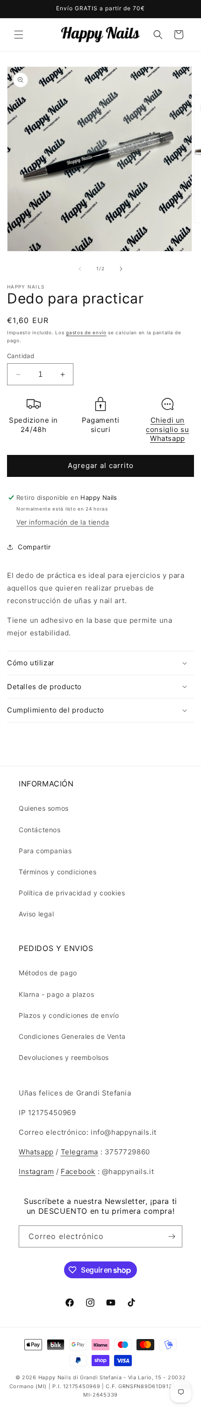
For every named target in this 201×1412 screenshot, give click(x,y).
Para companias (45, 851)
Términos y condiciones (57, 872)
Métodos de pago (48, 973)
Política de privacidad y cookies (72, 893)
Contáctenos (40, 830)
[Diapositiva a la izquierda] (80, 269)
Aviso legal (36, 914)
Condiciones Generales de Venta (72, 1036)
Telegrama (79, 1151)
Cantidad (20, 356)
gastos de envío (86, 332)
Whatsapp (36, 1151)
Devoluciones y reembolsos (64, 1057)
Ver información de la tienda (62, 522)
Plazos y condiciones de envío (69, 1015)
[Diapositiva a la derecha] (121, 269)
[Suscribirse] (171, 1236)
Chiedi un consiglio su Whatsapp (167, 429)
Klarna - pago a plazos (56, 994)
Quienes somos (44, 808)
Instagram (36, 1171)
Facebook (78, 1171)
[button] (18, 34)
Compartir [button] (34, 547)
